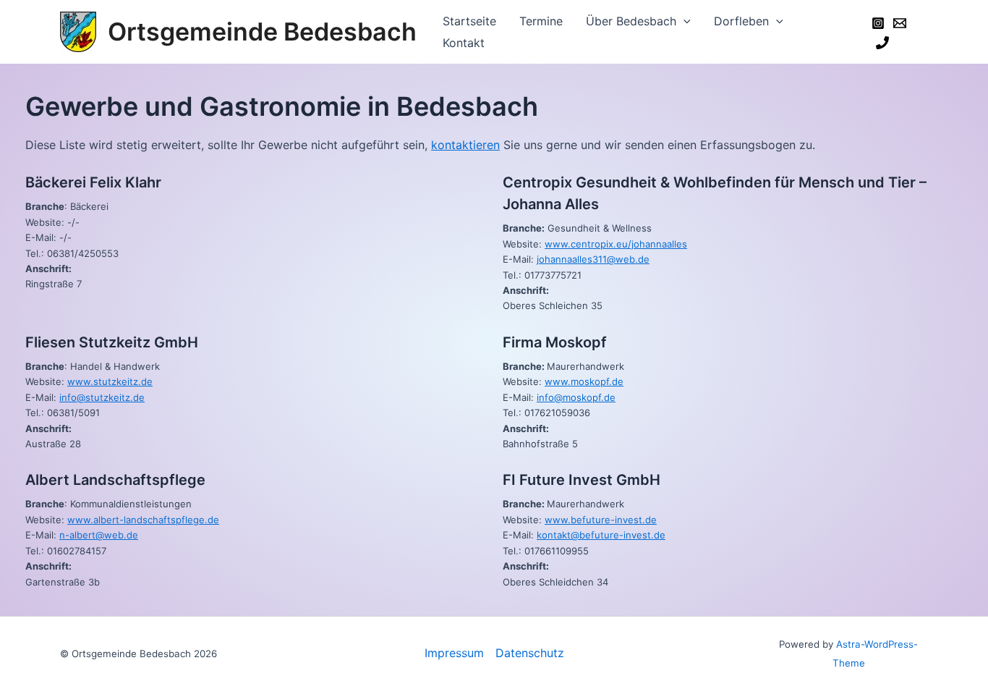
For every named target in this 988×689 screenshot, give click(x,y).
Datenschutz (529, 653)
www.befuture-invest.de (601, 519)
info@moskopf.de (576, 397)
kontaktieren (465, 145)
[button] (683, 21)
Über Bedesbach (631, 21)
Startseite (469, 21)
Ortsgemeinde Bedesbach (262, 31)
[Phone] (882, 42)
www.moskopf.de (584, 381)
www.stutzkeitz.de (110, 381)
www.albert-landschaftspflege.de (143, 519)
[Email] (899, 23)
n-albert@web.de (98, 535)
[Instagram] (878, 23)
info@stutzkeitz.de (102, 397)
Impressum (454, 653)
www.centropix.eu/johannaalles (616, 244)
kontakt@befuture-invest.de (601, 535)
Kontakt (464, 42)
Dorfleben (741, 21)
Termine (541, 21)
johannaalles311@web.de (593, 259)
